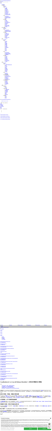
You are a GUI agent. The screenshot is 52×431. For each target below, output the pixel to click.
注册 (5, 87)
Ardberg (6, 80)
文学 (5, 48)
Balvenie (6, 81)
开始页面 (3, 4)
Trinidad (6, 26)
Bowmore (6, 82)
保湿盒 (6, 46)
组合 (5, 18)
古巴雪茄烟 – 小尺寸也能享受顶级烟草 (7, 386)
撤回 (5, 93)
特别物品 (3, 338)
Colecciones (7, 14)
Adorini (6, 56)
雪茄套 (6, 44)
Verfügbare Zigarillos (8, 31)
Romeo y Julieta (7, 37)
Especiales (6, 13)
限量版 (6, 8)
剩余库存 (3, 337)
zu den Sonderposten (3, 369)
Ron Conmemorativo (8, 76)
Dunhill (6, 57)
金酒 (5, 67)
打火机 (6, 45)
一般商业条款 (7, 89)
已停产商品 (3, 339)
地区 (5, 96)
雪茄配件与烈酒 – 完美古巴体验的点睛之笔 (8, 387)
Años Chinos (7, 12)
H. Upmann (6, 21)
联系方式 (6, 94)
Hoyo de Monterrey (7, 22)
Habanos (6, 59)
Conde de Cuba (7, 75)
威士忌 (6, 70)
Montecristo (6, 35)
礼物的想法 (6, 54)
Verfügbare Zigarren (7, 17)
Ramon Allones (7, 25)
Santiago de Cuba (7, 79)
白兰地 (6, 66)
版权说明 (6, 90)
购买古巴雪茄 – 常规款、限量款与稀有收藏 (8, 385)
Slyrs (5, 84)
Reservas (6, 10)
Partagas (6, 23)
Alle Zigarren (7, 16)
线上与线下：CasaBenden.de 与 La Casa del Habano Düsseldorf (10, 388)
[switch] (49, 427)
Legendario (6, 78)
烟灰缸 (6, 41)
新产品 (3, 336)
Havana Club (7, 77)
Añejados (6, 11)
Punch (6, 24)
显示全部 (5, 6)
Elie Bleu (6, 58)
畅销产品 (6, 73)
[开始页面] (5, 0)
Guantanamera (7, 33)
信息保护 (6, 91)
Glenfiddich (6, 83)
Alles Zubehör (7, 52)
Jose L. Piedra (7, 34)
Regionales (6, 9)
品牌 (5, 65)
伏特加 (6, 71)
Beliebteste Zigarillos (8, 30)
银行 (5, 42)
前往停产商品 (2, 379)
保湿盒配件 (6, 47)
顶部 (5, 50)
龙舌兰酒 (6, 69)
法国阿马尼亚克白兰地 (8, 64)
